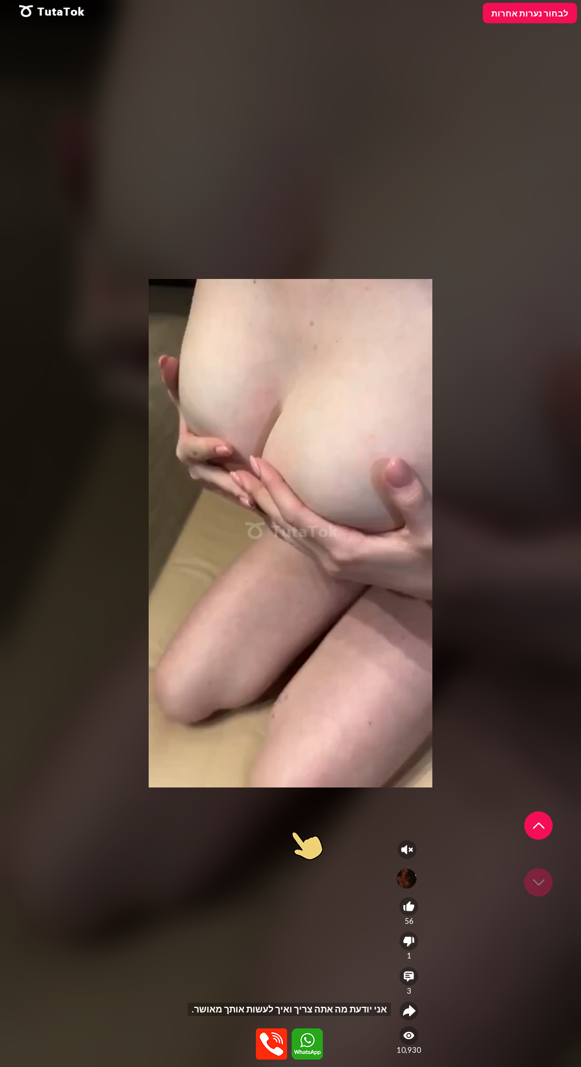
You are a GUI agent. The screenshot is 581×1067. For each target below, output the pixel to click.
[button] (538, 825)
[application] (290, 533)
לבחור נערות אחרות (530, 13)
